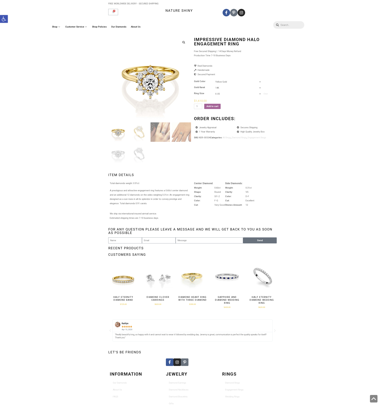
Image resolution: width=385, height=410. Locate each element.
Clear (265, 94)
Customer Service (74, 26)
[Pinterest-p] (234, 12)
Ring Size (199, 93)
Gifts (171, 403)
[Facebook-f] (226, 12)
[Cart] (113, 12)
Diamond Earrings (177, 382)
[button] (4, 19)
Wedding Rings (232, 396)
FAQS (115, 396)
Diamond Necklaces (178, 389)
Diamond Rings (239, 137)
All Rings (226, 137)
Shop (54, 26)
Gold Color (199, 81)
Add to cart (212, 106)
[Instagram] (241, 12)
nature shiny (179, 10)
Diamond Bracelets (178, 396)
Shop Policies (99, 26)
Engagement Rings (257, 137)
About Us (135, 26)
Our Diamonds (118, 26)
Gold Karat (199, 87)
